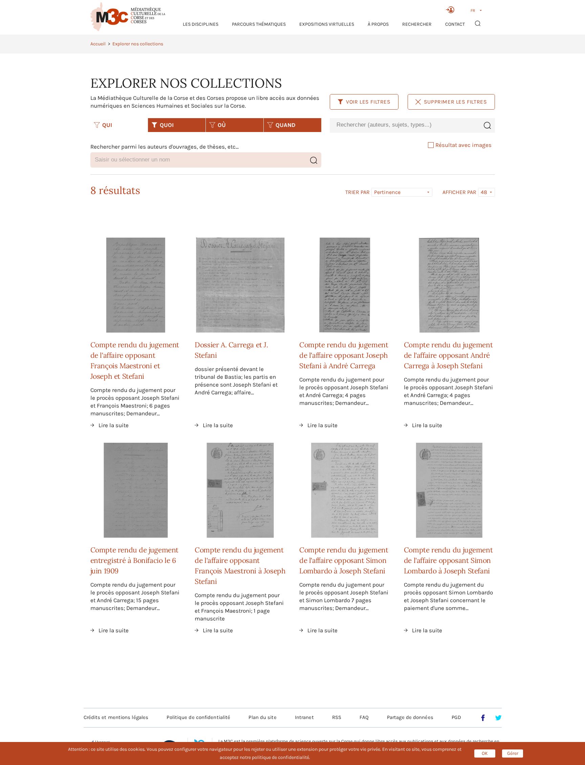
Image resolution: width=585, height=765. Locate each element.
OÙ (222, 125)
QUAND (286, 125)
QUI (107, 125)
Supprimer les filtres (455, 102)
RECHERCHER (417, 24)
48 (484, 192)
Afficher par (459, 192)
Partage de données (410, 717)
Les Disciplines (200, 24)
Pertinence (387, 192)
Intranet (304, 717)
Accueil (98, 44)
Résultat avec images (463, 144)
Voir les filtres (368, 102)
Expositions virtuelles (326, 24)
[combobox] (404, 125)
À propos (378, 24)
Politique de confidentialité (198, 717)
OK (485, 753)
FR (473, 10)
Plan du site (262, 717)
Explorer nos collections (137, 44)
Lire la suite (114, 425)
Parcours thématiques (259, 24)
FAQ (364, 717)
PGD (456, 717)
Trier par (357, 192)
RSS (336, 717)
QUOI (167, 125)
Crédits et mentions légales (116, 717)
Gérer (512, 753)
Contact (455, 24)
